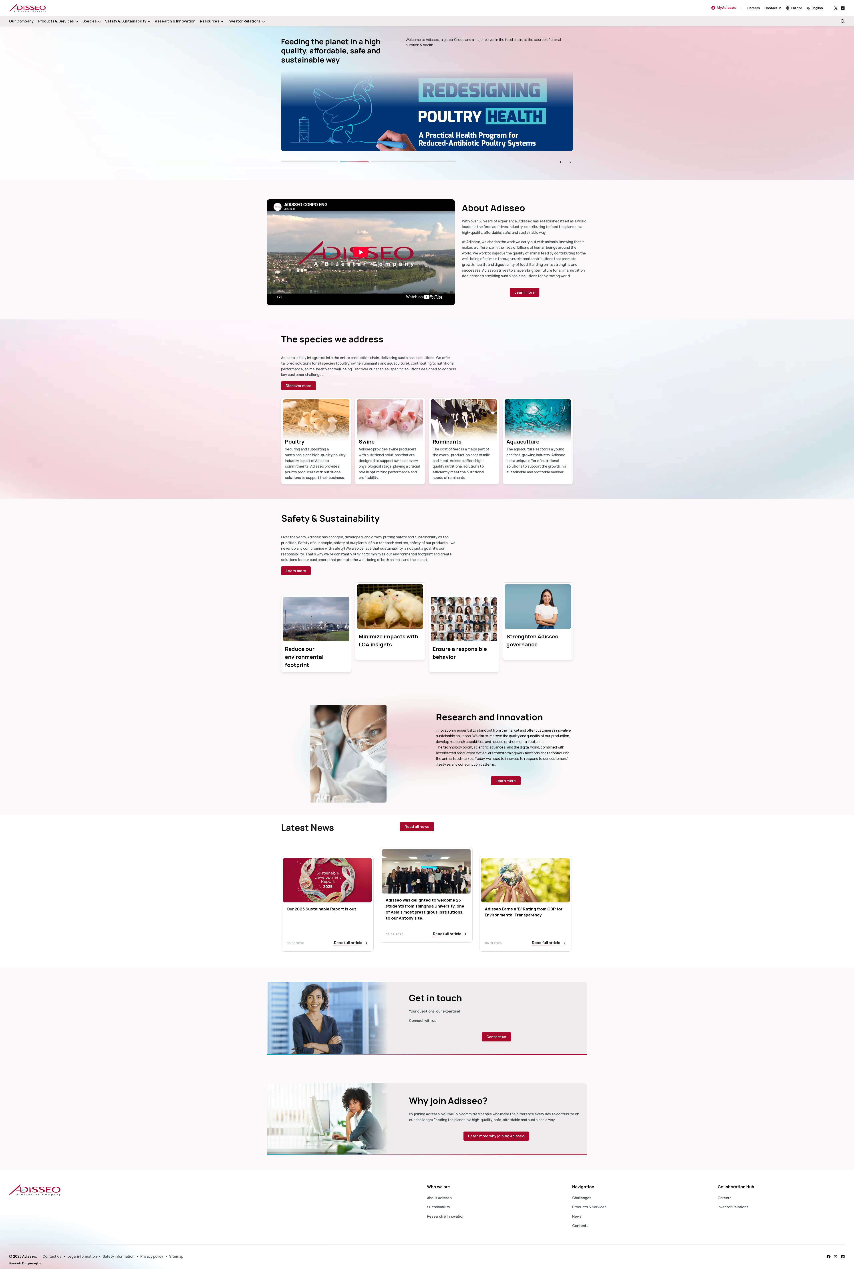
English (817, 8)
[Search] (842, 21)
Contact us (772, 8)
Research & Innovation (175, 21)
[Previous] (338, 161)
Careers (753, 8)
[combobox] (820, 8)
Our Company (21, 21)
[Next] (442, 161)
